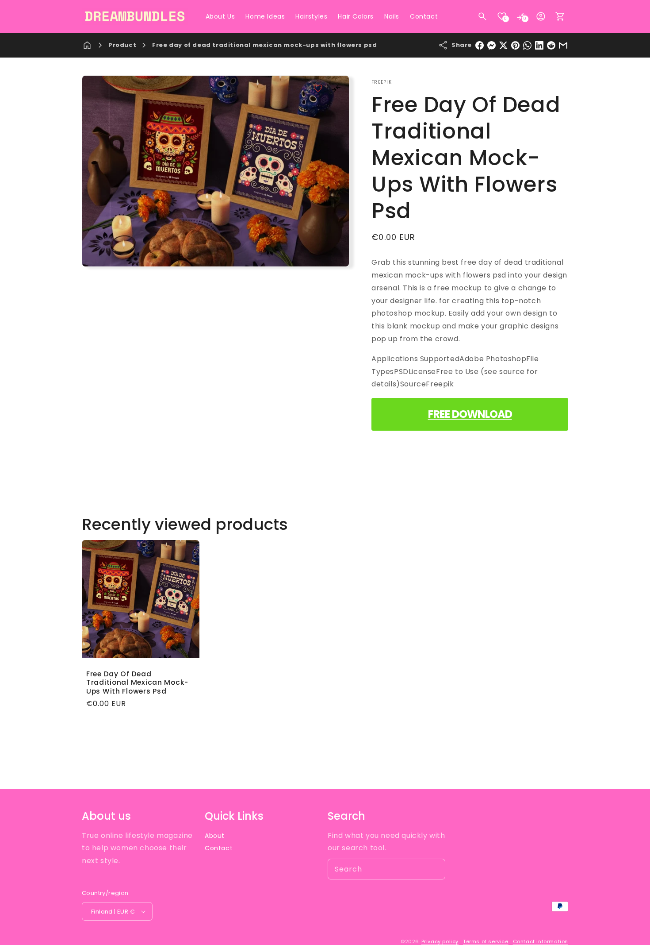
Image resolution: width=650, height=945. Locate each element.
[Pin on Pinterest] (515, 45)
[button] (482, 16)
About (215, 835)
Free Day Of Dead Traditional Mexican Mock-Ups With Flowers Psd (137, 682)
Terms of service (486, 941)
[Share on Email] (563, 45)
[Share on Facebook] (479, 45)
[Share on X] (503, 45)
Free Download (470, 414)
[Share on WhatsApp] (527, 45)
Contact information (540, 941)
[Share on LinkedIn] (539, 45)
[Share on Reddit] (551, 45)
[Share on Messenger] (491, 45)
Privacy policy (440, 941)
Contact (219, 848)
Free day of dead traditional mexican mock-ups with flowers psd (264, 45)
